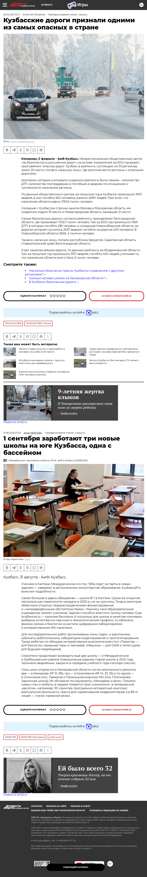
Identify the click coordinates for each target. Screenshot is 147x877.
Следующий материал (75, 867)
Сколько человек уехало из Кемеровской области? (67, 278)
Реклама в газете (80, 806)
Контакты (36, 806)
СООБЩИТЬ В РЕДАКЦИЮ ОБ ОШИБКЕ (108, 810)
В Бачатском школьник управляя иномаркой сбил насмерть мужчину (44, 373)
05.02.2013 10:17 (11, 14)
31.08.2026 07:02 (12, 432)
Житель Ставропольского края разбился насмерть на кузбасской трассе (42, 350)
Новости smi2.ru (15, 422)
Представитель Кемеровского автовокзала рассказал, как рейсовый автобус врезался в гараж (114, 352)
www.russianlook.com (22, 141)
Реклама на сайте (56, 806)
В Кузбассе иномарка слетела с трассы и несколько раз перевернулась (42, 362)
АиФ (27, 559)
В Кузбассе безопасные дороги (52, 282)
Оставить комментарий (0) (116, 296)
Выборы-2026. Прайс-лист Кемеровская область (58, 810)
